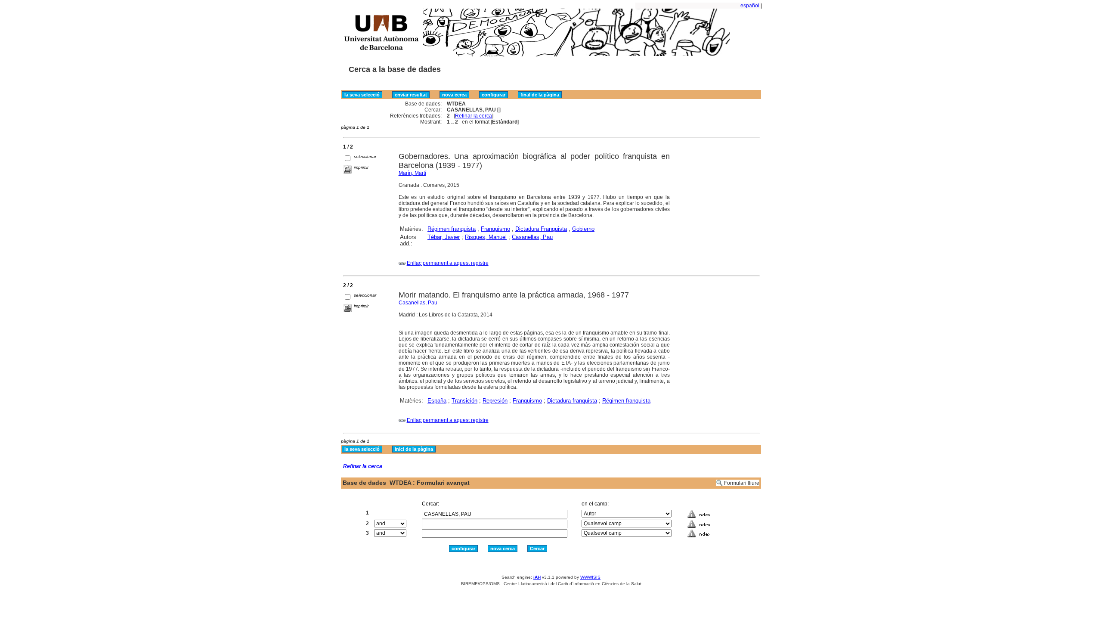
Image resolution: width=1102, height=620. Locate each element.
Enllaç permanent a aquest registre (448, 263)
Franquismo (495, 229)
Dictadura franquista (572, 400)
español (749, 6)
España (436, 400)
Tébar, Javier (443, 237)
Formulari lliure (741, 483)
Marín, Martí (412, 173)
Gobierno (583, 229)
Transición (464, 400)
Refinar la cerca (473, 116)
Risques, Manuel (486, 237)
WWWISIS (590, 577)
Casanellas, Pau (532, 237)
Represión (495, 400)
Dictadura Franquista (541, 229)
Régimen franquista (451, 229)
